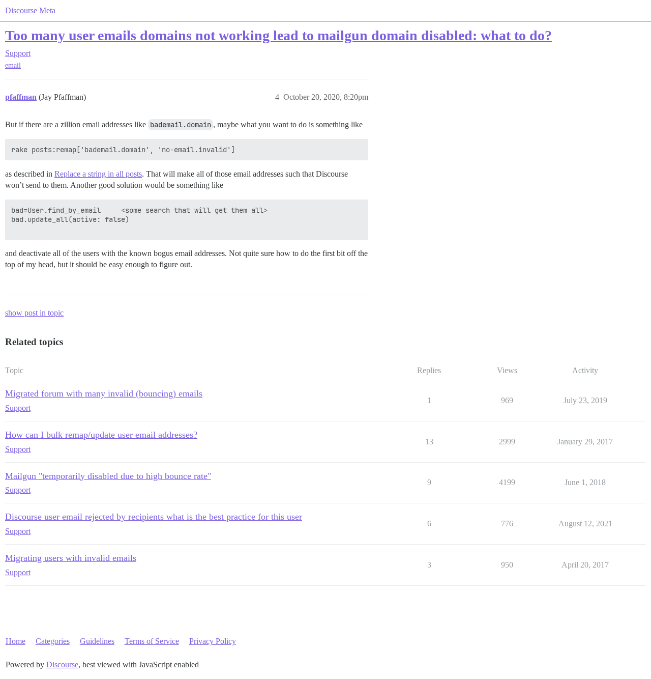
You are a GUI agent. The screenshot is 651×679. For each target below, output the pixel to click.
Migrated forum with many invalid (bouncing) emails (103, 393)
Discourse (62, 664)
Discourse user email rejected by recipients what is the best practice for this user (153, 517)
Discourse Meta (30, 10)
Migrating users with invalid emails (70, 558)
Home (15, 641)
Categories (53, 641)
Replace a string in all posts (98, 173)
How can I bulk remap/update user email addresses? (101, 435)
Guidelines (97, 641)
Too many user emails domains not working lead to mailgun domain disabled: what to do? (278, 35)
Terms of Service (152, 641)
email (13, 65)
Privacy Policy (212, 641)
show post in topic (34, 312)
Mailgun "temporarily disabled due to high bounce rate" (108, 476)
